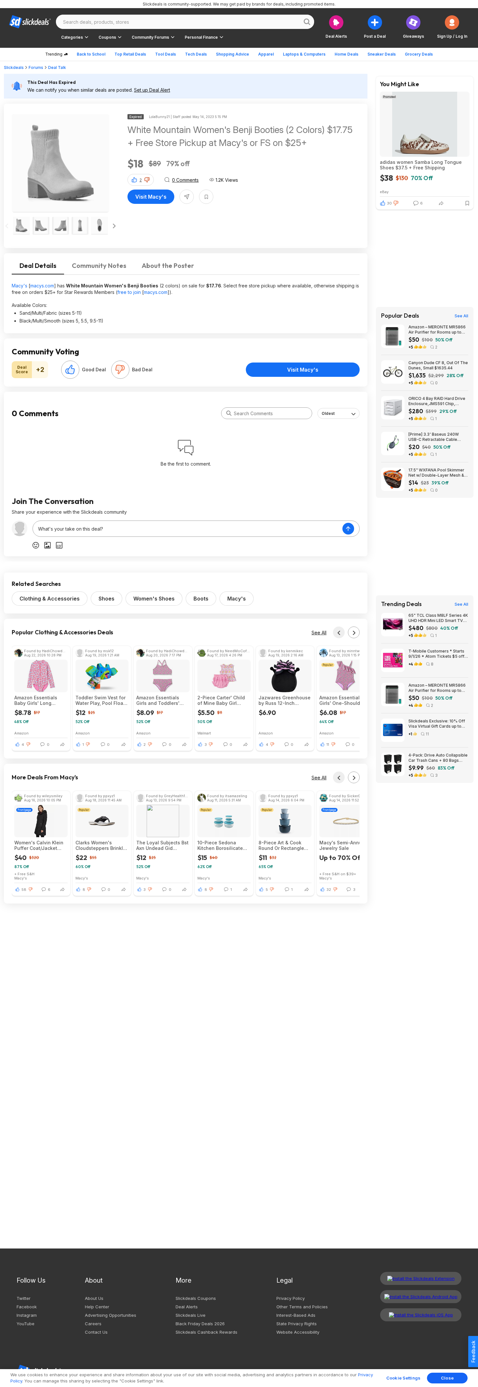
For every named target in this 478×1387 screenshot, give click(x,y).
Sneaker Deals (381, 54)
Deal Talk (57, 67)
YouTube (25, 1323)
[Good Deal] (70, 370)
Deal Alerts (187, 1306)
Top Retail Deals (130, 54)
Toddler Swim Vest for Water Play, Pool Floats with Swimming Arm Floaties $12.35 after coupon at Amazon (101, 700)
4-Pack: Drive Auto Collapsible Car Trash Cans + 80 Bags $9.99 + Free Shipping (438, 758)
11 (327, 744)
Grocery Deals (419, 54)
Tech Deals (196, 54)
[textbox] (187, 528)
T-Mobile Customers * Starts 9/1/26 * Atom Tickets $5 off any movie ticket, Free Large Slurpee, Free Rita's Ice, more (437, 654)
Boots (200, 598)
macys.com (42, 285)
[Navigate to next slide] (114, 226)
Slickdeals (14, 67)
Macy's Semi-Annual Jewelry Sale (342, 845)
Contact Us (96, 1332)
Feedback (473, 1352)
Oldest (328, 413)
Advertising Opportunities (110, 1315)
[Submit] (229, 413)
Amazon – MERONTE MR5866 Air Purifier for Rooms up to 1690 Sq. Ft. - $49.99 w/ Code (437, 329)
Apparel (266, 54)
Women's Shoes (154, 598)
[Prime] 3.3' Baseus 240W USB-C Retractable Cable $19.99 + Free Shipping (433, 437)
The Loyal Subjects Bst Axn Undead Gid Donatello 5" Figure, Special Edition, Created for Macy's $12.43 (162, 845)
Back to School (91, 54)
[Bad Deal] (120, 370)
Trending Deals (401, 604)
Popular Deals (400, 315)
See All (319, 632)
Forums (36, 67)
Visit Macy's (150, 196)
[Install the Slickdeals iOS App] (420, 1314)
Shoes (106, 598)
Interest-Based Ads (295, 1315)
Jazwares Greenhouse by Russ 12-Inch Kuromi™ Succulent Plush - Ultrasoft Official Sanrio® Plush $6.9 (285, 700)
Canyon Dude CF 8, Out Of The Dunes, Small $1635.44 (438, 365)
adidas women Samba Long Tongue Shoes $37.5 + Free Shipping (421, 164)
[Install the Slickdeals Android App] (420, 1296)
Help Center (97, 1306)
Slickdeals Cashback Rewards (206, 1332)
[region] (239, 1378)
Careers (93, 1323)
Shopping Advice (232, 54)
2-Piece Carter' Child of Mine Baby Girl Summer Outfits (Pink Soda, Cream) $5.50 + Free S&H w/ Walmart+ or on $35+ (222, 700)
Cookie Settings (403, 1377)
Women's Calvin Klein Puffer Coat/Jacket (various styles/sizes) (38, 845)
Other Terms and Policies (302, 1306)
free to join (129, 292)
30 (389, 203)
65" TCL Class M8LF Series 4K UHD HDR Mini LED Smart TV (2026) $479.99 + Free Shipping (438, 618)
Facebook (27, 1306)
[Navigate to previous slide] (7, 226)
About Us (94, 1298)
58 (23, 889)
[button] (452, 27)
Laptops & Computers (304, 54)
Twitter (24, 1298)
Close (447, 1377)
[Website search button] (307, 22)
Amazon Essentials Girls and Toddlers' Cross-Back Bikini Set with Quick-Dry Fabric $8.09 (160, 700)
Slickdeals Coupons (196, 1298)
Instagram (27, 1315)
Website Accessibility (297, 1332)
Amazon (21, 733)
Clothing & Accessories (50, 598)
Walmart (204, 733)
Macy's (19, 285)
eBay (384, 192)
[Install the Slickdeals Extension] (420, 1278)
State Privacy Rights (296, 1323)
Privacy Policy (290, 1298)
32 (328, 889)
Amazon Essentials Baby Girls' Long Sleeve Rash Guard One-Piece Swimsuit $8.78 (37, 700)
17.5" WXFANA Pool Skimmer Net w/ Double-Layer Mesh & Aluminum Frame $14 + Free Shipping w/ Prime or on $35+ (437, 473)
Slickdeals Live (191, 1315)
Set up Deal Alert (152, 90)
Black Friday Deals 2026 (200, 1323)
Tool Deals (165, 54)
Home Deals (346, 54)
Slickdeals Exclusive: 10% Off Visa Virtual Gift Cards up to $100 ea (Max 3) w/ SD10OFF (436, 724)
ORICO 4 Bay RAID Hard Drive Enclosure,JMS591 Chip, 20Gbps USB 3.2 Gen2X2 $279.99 (436, 401)
